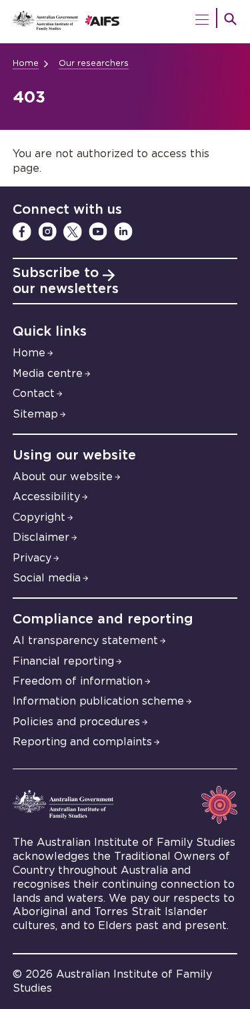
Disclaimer (41, 537)
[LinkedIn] (123, 231)
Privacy (32, 558)
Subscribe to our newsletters (66, 281)
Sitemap (35, 414)
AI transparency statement (85, 640)
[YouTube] (98, 231)
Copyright (39, 517)
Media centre (48, 373)
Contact (34, 393)
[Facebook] (22, 231)
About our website (63, 477)
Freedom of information (78, 681)
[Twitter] (72, 231)
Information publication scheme (98, 701)
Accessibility (46, 497)
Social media (47, 578)
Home (26, 63)
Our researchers (94, 63)
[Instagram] (47, 231)
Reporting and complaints (82, 742)
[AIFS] (125, 22)
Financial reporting (63, 661)
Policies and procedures (76, 722)
